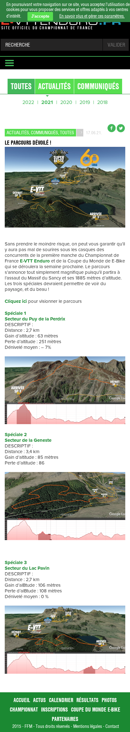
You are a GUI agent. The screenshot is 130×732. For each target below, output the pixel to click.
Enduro (42, 261)
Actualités (54, 86)
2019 (85, 102)
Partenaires (65, 719)
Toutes (21, 86)
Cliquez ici (16, 301)
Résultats (87, 700)
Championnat (24, 709)
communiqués (98, 86)
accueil (22, 700)
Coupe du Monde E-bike (95, 709)
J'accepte (40, 16)
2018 (102, 102)
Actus (39, 700)
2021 (47, 102)
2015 (16, 726)
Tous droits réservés (53, 726)
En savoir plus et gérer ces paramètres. (92, 16)
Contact (112, 726)
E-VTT (26, 261)
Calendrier (61, 700)
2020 (66, 102)
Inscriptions (54, 709)
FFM (28, 726)
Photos (109, 700)
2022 (28, 102)
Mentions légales (87, 726)
